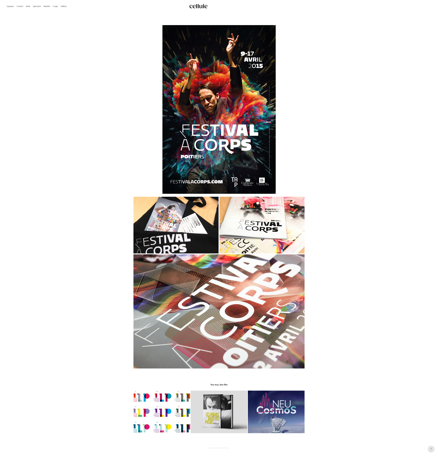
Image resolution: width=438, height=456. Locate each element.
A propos (10, 6)
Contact (20, 6)
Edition (64, 6)
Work (28, 6)
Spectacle (37, 6)
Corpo (55, 6)
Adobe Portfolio (223, 448)
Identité (47, 6)
